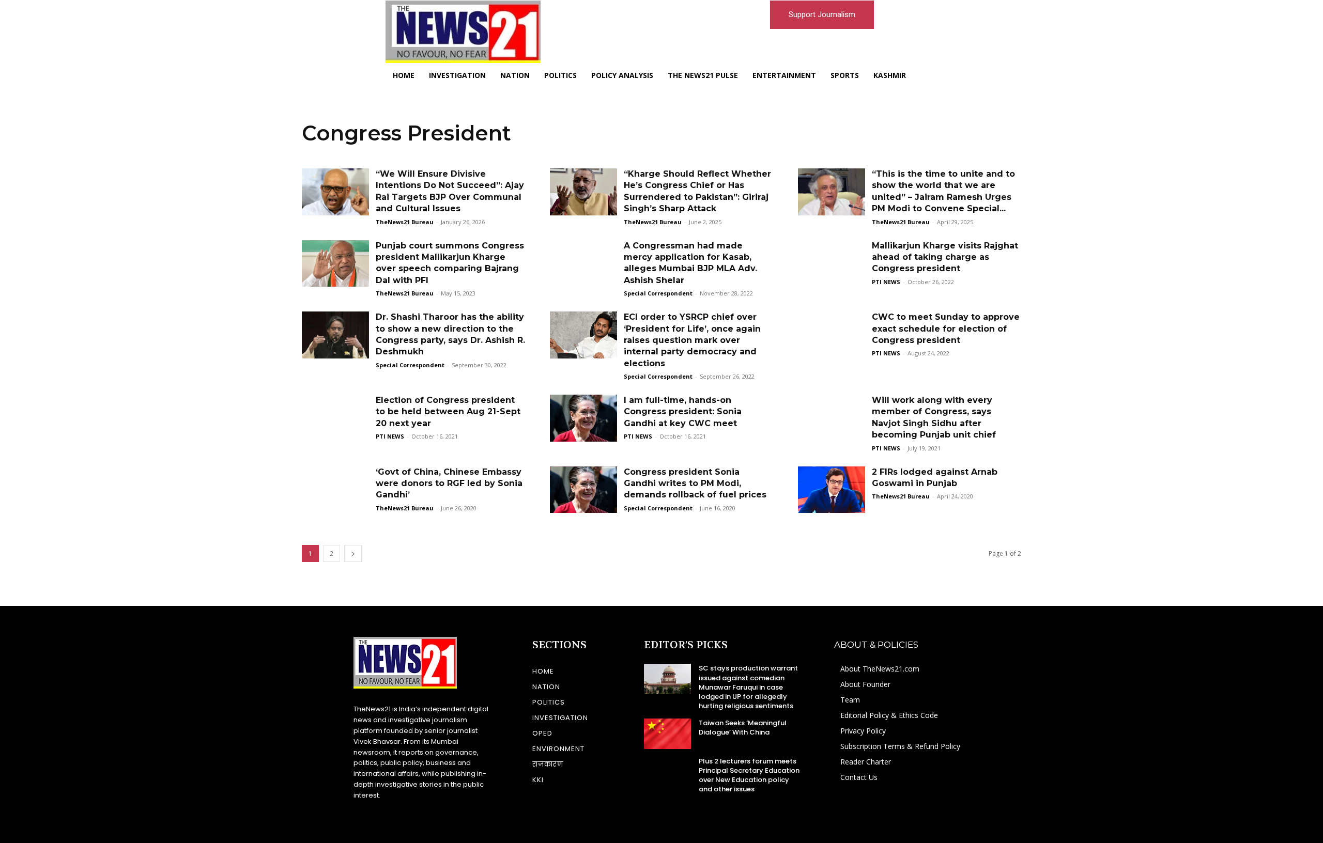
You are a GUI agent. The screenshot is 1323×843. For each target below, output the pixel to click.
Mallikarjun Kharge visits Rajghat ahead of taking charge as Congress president (945, 257)
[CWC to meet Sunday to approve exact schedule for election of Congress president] (831, 334)
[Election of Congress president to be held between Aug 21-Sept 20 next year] (335, 418)
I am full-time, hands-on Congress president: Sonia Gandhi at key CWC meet (683, 411)
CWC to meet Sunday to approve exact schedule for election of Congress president (946, 328)
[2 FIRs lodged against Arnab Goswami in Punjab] (831, 489)
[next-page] (353, 553)
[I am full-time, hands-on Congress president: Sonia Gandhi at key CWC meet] (583, 418)
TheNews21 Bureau (405, 222)
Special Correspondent (658, 293)
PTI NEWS (886, 282)
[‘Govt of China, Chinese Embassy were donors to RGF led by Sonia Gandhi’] (335, 489)
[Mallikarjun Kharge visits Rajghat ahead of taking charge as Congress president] (831, 263)
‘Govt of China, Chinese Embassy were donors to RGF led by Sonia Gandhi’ (449, 483)
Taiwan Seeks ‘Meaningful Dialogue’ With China (743, 727)
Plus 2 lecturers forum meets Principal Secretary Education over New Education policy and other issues (749, 775)
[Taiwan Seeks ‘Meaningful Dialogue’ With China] (667, 733)
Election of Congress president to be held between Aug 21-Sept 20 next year (448, 411)
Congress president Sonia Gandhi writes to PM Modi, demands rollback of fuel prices (695, 483)
